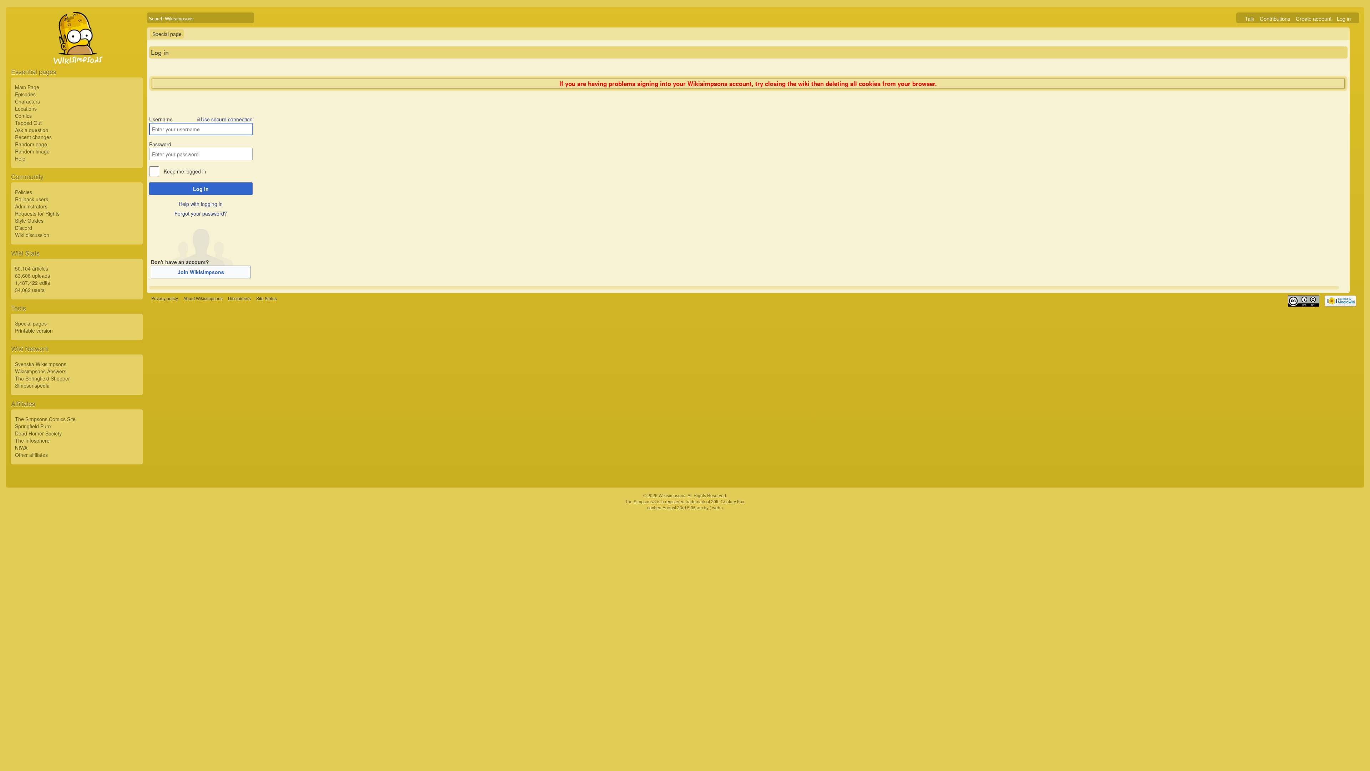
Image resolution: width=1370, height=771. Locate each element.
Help (20, 158)
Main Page (27, 87)
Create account (1313, 18)
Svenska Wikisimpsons (40, 364)
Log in (1344, 18)
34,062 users (30, 289)
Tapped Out (28, 122)
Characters (27, 101)
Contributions (1275, 18)
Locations (26, 108)
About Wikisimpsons (203, 299)
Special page (167, 33)
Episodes (25, 94)
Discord (23, 227)
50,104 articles (31, 268)
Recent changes (33, 137)
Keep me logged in (185, 171)
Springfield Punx (33, 426)
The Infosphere (32, 440)
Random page (31, 144)
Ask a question (31, 129)
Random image (32, 151)
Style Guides (29, 220)
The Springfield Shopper (42, 378)
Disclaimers (239, 299)
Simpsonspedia (32, 385)
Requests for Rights (37, 213)
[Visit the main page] (77, 54)
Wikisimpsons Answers (40, 371)
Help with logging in (201, 203)
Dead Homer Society (38, 433)
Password (160, 144)
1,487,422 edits (32, 282)
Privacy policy (164, 299)
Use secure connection (227, 119)
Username (161, 119)
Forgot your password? (200, 213)
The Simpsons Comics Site (45, 419)
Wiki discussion (32, 234)
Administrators (31, 206)
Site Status (266, 299)
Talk (1249, 18)
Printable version (34, 330)
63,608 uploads (32, 275)
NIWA (21, 447)
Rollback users (31, 199)
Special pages (31, 323)
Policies (23, 192)
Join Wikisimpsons (201, 272)
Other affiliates (31, 454)
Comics (23, 115)
